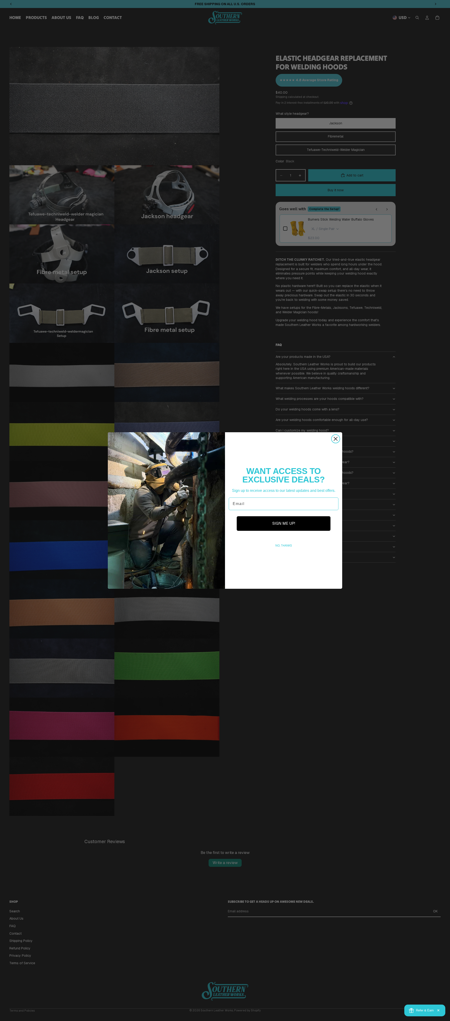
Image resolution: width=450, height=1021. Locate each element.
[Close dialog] (335, 439)
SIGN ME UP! (283, 523)
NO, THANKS (283, 545)
